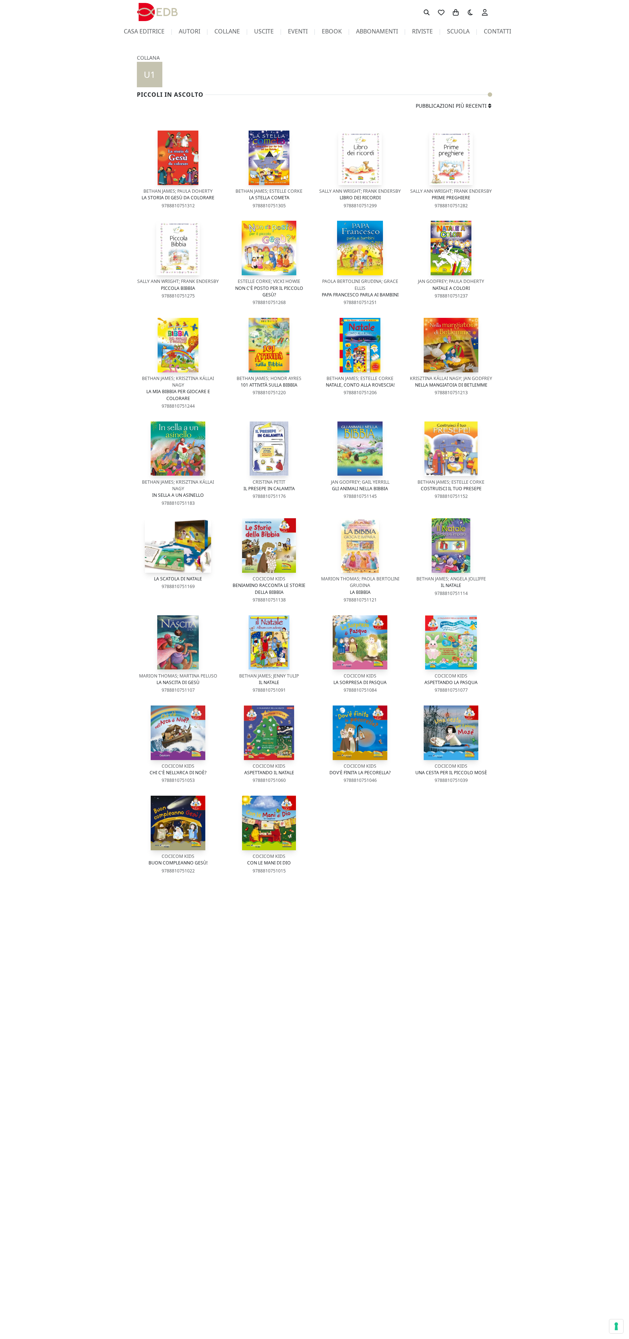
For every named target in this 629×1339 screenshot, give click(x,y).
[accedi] (485, 12)
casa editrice (144, 31)
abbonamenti (377, 31)
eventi (298, 31)
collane (227, 31)
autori (189, 31)
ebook (332, 31)
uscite (264, 31)
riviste (422, 31)
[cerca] (426, 12)
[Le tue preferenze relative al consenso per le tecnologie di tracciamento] (616, 1326)
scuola (458, 31)
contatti (497, 31)
